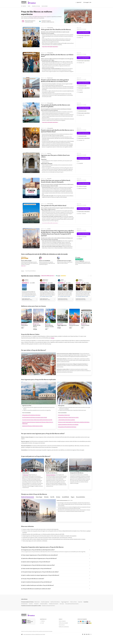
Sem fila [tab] (52, 497)
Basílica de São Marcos (50, 474)
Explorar (24, 6)
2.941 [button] (45, 27)
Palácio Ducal (25, 474)
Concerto (31, 603)
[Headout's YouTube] (86, 634)
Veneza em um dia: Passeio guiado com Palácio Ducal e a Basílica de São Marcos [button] (73, 422)
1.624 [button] (45, 178)
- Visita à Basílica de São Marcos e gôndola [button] (66, 419)
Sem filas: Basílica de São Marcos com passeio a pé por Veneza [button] (34, 417)
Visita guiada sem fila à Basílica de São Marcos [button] (31, 415)
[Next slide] (38, 37)
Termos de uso (62, 624)
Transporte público (43, 603)
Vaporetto (80, 601)
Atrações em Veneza (36, 6)
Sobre (29, 6)
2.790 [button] (45, 52)
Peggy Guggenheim (65, 601)
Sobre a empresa (62, 621)
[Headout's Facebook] (88, 634)
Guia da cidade (44, 6)
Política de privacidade (63, 623)
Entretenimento (24, 603)
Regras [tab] (72, 497)
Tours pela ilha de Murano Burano (72, 603)
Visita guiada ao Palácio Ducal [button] (64, 415)
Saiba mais (23, 265)
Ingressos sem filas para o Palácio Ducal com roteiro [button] (32, 425)
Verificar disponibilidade (83, 31)
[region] (31, 37)
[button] (24, 287)
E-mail (42, 623)
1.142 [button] (45, 103)
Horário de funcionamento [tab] (27, 497)
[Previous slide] (24, 37)
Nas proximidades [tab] (80, 497)
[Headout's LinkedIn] (82, 634)
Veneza (22, 270)
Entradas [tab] (46, 497)
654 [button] (44, 153)
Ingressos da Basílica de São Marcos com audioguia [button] (68, 424)
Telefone (43, 621)
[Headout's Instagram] (84, 634)
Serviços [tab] (58, 497)
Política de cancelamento (64, 626)
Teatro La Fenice (73, 601)
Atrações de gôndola (45, 601)
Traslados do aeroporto (53, 603)
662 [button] (44, 77)
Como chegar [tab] (39, 497)
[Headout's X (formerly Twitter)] (90, 634)
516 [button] (44, 203)
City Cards (62, 603)
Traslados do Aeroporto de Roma (48, 605)
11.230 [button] (45, 228)
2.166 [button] (45, 128)
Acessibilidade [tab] (65, 497)
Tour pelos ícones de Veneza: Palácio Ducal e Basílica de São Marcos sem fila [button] (37, 419)
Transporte (36, 603)
